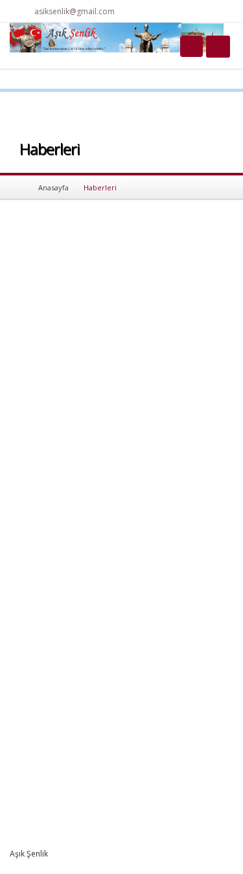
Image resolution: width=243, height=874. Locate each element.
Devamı (49, 438)
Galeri (152, 600)
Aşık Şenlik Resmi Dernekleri (110, 365)
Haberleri (158, 586)
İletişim (154, 614)
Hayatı (153, 573)
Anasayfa (53, 187)
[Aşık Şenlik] (117, 36)
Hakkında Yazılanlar (177, 559)
